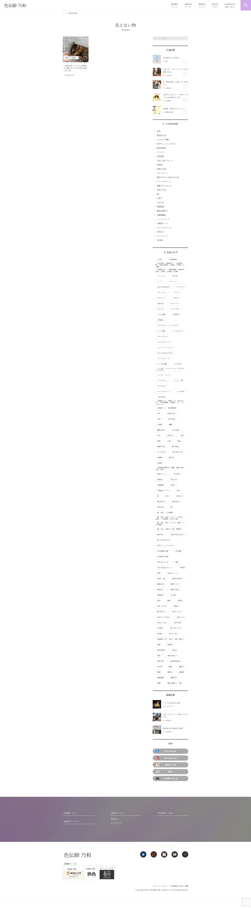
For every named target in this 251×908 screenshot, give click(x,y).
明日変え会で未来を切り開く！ (174, 728)
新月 (177, 490)
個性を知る (160, 430)
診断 (158, 644)
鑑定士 (181, 666)
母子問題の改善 (162, 551)
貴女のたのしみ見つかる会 (168, 177)
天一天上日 (160, 452)
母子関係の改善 (162, 556)
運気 (158, 655)
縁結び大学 (170, 764)
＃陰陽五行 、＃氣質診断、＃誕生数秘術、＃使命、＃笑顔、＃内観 (170, 270)
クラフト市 (173, 309)
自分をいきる (161, 622)
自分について (176, 611)
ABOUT (188, 5)
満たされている (162, 562)
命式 (181, 435)
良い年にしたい (175, 628)
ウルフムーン (161, 298)
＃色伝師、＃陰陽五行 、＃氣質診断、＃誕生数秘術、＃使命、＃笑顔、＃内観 (170, 265)
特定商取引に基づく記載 (179, 886)
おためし (176, 298)
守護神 (159, 457)
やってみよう (161, 386)
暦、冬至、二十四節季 (164, 512)
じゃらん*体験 (163, 139)
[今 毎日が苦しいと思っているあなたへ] (157, 84)
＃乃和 (159, 259)
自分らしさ (180, 617)
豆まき (174, 650)
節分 (158, 600)
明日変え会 (161, 135)
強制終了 (160, 479)
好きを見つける (177, 452)
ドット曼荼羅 (161, 364)
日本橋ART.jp (170, 778)
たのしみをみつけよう (164, 353)
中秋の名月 (170, 413)
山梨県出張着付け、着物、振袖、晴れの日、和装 (170, 468)
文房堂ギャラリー (163, 490)
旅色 (170, 771)
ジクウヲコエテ (177, 331)
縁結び (175, 606)
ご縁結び (160, 320)
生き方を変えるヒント (164, 567)
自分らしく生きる (163, 617)
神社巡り (160, 589)
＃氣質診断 (172, 259)
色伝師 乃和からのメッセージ (175, 108)
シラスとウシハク (163, 342)
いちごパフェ (161, 292)
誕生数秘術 (161, 148)
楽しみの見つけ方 (163, 540)
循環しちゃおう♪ (164, 185)
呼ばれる (170, 435)
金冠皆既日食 (174, 661)
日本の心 (178, 496)
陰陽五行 (173, 677)
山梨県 (159, 463)
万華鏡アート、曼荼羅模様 (166, 408)
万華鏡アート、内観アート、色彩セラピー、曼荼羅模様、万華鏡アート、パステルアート (170, 402)
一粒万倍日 (160, 397)
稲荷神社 (160, 595)
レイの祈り (180, 391)
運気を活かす (171, 655)
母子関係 (178, 551)
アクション (172, 281)
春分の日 (160, 507)
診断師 (169, 644)
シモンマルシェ (162, 336)
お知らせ (169, 88)
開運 (158, 672)
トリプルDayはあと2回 (171, 703)
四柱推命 (160, 156)
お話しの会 (161, 190)
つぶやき (169, 75)
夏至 (178, 441)
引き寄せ (176, 474)
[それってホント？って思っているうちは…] (157, 717)
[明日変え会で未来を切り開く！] (157, 730)
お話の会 (160, 303)
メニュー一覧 (177, 380)
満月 (176, 562)
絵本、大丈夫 (161, 606)
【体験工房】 (70, 869)
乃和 (158, 419)
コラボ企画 (160, 314)
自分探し (160, 628)
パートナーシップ (163, 375)
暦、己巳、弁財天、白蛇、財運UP (168, 529)
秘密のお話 (169, 112)
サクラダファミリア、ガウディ (167, 325)
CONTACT (230, 5)
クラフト (160, 309)
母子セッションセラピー (167, 143)
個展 (169, 424)
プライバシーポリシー (160, 886)
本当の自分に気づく (177, 534)
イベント (160, 152)
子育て (159, 198)
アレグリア (180, 287)
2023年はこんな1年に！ (171, 58)
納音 (168, 600)
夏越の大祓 (160, 446)
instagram (170, 757)
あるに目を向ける (163, 287)
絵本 (159, 131)
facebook (170, 751)
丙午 (158, 413)
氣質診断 (160, 206)
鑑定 (169, 666)
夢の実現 (174, 446)
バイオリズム (161, 380)
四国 (158, 441)
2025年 (174, 276)
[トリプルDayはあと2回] (157, 704)
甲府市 (181, 567)
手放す (172, 485)
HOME (174, 5)
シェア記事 (160, 331)
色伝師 (159, 633)
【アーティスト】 (106, 868)
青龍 (158, 683)
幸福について (161, 474)
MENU (202, 5)
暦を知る (160, 534)
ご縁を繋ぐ (175, 314)
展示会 (170, 457)
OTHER (165, 812)
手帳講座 (160, 485)
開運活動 (160, 677)
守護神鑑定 (161, 215)
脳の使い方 (160, 611)
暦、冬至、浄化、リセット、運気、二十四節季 (170, 523)
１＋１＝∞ (160, 276)
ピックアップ (162, 236)
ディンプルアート (164, 181)
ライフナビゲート (164, 227)
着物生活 (160, 584)
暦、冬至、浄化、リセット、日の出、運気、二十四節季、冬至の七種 (170, 518)
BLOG (215, 5)
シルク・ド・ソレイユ (164, 347)
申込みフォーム (172, 573)
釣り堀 (159, 666)
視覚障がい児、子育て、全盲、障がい (170, 639)
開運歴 (181, 672)
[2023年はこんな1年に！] (157, 59)
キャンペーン (162, 173)
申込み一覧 (160, 578)
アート (159, 281)
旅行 (166, 496)
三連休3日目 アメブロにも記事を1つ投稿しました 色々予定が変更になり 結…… (75, 68)
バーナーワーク (163, 219)
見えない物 (172, 633)
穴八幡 (172, 595)
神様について (174, 584)
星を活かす (175, 501)
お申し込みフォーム (165, 160)
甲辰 (158, 573)
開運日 (169, 672)
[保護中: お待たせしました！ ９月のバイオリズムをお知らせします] (157, 97)
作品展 (159, 164)
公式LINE (175, 430)
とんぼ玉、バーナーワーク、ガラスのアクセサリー (170, 369)
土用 (168, 441)
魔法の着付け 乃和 (174, 683)
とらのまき (177, 364)
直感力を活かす (177, 578)
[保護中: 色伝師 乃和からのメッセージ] (157, 110)
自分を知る (177, 622)
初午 (158, 435)
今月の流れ (170, 419)
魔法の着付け (162, 210)
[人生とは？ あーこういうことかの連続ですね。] (157, 72)
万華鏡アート (162, 223)
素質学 (179, 600)
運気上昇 (160, 661)
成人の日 (173, 479)
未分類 (168, 101)
